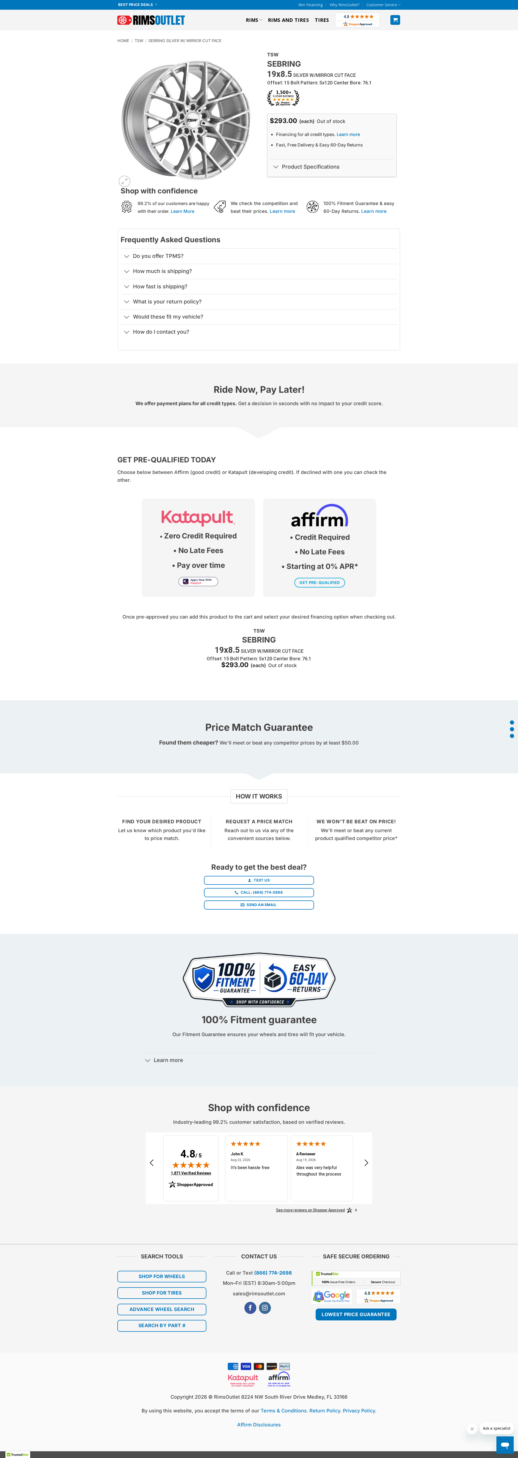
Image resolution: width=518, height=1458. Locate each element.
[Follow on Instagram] (265, 1308)
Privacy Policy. (359, 1410)
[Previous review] (152, 1165)
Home (123, 40)
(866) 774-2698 (273, 1273)
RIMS (252, 20)
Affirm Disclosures (259, 1425)
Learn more (348, 134)
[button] (395, 20)
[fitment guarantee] (512, 729)
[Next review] (366, 1165)
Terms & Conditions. (284, 1410)
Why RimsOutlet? (345, 4)
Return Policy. (325, 1410)
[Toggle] (276, 167)
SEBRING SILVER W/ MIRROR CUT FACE (184, 40)
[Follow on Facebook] (250, 1308)
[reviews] (512, 736)
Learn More (182, 211)
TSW (139, 40)
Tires (322, 20)
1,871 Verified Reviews (191, 1173)
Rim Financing (310, 4)
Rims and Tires (288, 20)
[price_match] (512, 722)
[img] (191, 1164)
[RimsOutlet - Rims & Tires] (151, 20)
